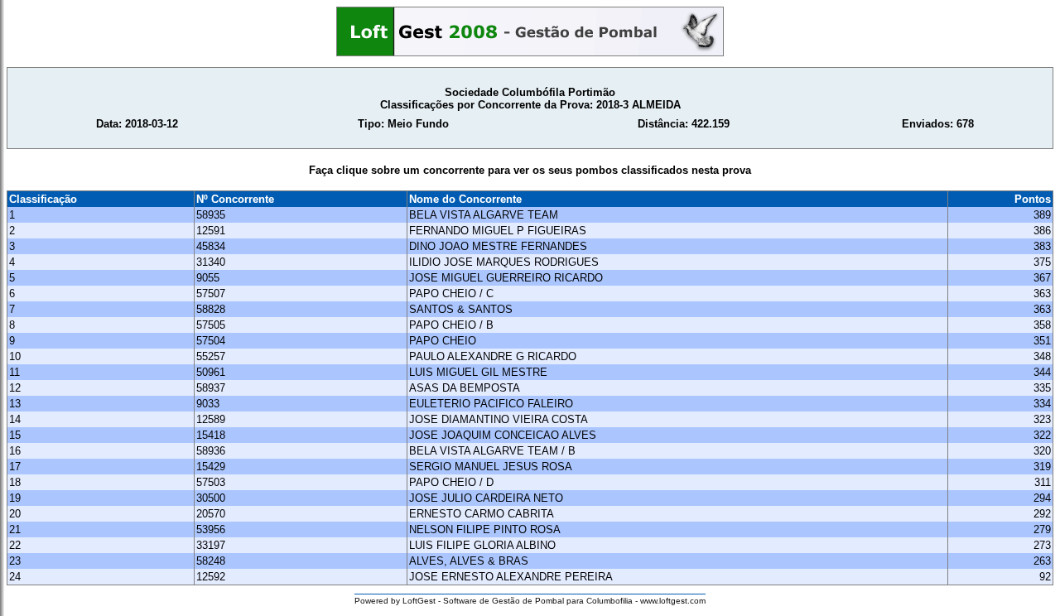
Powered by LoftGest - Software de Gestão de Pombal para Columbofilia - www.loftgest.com (530, 600)
